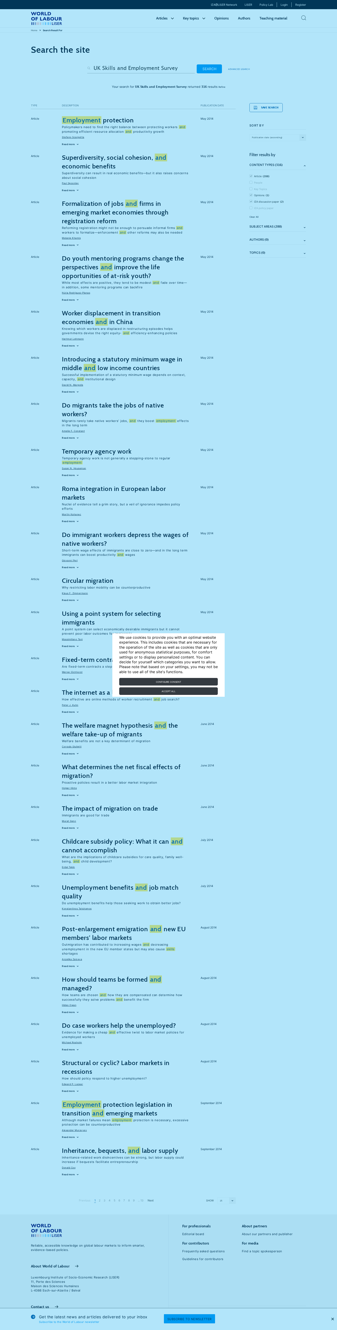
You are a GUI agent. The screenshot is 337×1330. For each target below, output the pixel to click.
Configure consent (168, 681)
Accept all (169, 691)
